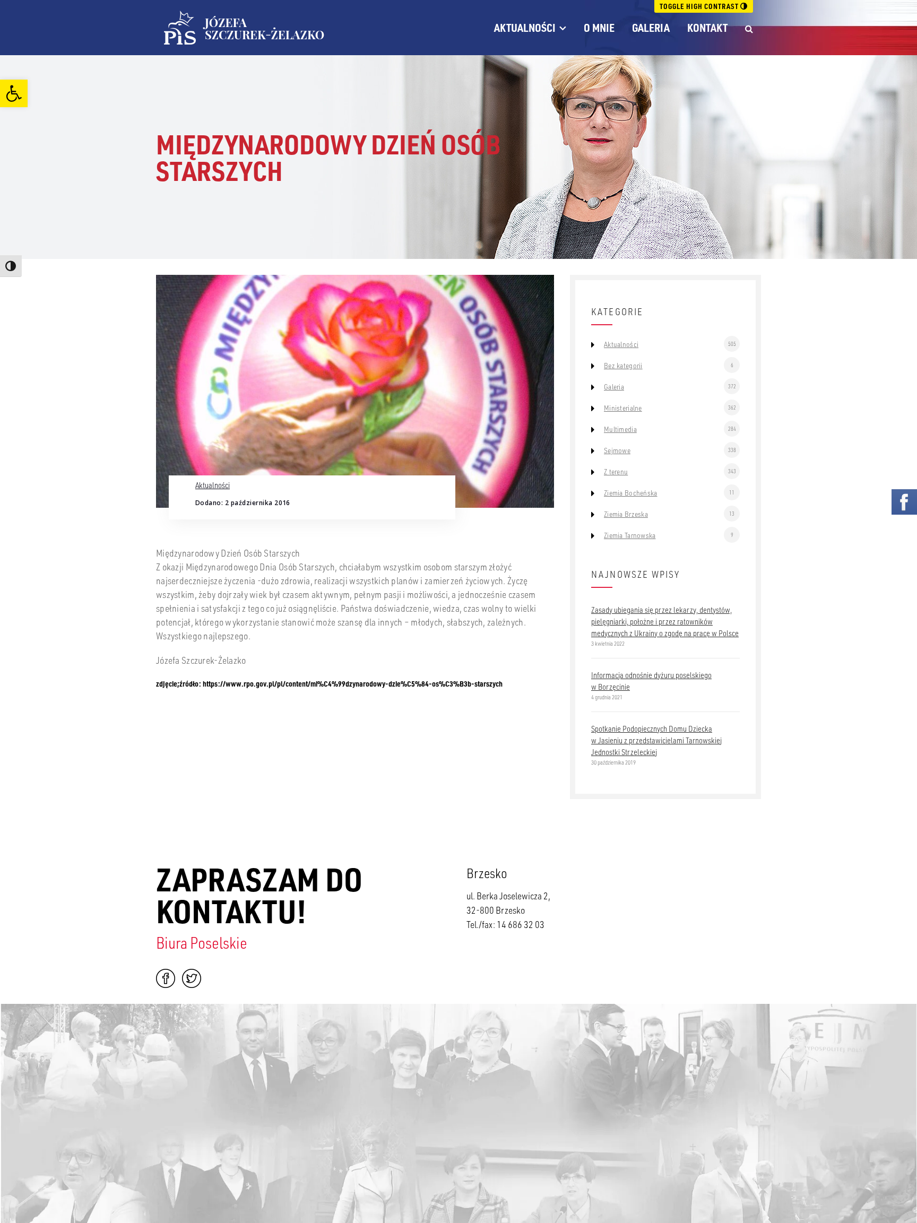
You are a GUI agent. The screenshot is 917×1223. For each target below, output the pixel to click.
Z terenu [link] (616, 471)
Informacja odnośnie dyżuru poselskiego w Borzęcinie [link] (651, 681)
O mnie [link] (599, 27)
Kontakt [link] (707, 27)
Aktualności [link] (525, 27)
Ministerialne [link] (623, 408)
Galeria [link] (651, 27)
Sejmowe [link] (617, 450)
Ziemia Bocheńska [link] (630, 493)
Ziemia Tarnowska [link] (629, 535)
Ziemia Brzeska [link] (626, 514)
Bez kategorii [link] (623, 365)
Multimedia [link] (620, 429)
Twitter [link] (191, 978)
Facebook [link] (165, 978)
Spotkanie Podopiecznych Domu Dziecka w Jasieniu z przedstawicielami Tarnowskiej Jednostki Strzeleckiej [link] (656, 740)
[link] (14, 93)
